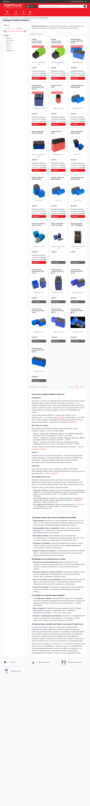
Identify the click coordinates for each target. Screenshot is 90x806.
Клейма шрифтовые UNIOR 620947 (77, 178)
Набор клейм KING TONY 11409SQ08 (77, 224)
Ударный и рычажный (30, 18)
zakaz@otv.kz (79, 498)
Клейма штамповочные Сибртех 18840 (37, 41)
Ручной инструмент (15, 18)
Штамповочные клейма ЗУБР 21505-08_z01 (38, 350)
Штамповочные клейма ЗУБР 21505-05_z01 (57, 310)
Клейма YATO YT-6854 (56, 86)
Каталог (5, 18)
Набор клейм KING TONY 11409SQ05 (57, 224)
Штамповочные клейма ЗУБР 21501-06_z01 (57, 271)
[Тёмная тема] (86, 1)
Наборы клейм (43, 18)
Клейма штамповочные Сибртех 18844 (56, 41)
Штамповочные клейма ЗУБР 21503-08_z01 (77, 41)
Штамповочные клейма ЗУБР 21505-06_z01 (77, 310)
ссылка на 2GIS (58, 417)
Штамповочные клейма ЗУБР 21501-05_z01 (38, 271)
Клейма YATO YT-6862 (56, 132)
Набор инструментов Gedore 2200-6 (39, 224)
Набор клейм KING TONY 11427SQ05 (38, 132)
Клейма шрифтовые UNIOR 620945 (77, 86)
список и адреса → (51, 473)
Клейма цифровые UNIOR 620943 (38, 178)
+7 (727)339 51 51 (56, 644)
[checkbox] (4, 38)
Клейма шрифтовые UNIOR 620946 (57, 178)
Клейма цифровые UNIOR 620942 (77, 132)
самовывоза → (72, 422)
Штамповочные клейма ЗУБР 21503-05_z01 (77, 271)
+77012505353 (74, 646)
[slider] (5, 31)
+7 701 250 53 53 (69, 644)
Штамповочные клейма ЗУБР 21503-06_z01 (38, 310)
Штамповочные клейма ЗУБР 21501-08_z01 (38, 87)
